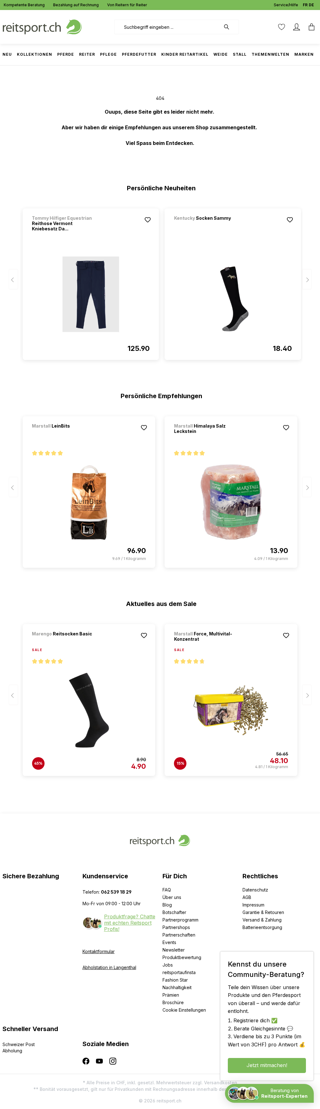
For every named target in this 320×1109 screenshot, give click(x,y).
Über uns (171, 897)
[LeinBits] (65, 434)
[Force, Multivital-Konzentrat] (231, 710)
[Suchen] (229, 26)
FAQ (166, 889)
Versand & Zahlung (262, 919)
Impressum (253, 904)
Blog (167, 904)
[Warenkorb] (309, 27)
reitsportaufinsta (179, 972)
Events (169, 942)
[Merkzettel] (281, 27)
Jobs (167, 965)
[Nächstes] (307, 279)
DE (311, 5)
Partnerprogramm (180, 919)
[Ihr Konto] (296, 27)
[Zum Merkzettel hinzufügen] (148, 219)
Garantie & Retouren (263, 912)
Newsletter (173, 949)
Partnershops (176, 927)
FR (305, 5)
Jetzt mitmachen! (267, 1065)
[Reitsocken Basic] (65, 642)
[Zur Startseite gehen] (42, 26)
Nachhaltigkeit (177, 987)
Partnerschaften (178, 934)
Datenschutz (255, 889)
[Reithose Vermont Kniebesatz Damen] (91, 294)
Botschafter (174, 912)
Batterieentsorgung (262, 927)
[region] (160, 281)
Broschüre (173, 1002)
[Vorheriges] (13, 279)
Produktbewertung (181, 957)
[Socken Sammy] (207, 226)
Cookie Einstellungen (184, 1010)
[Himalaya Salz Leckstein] (231, 502)
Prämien (170, 995)
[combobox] (167, 26)
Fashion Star (175, 980)
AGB (246, 897)
